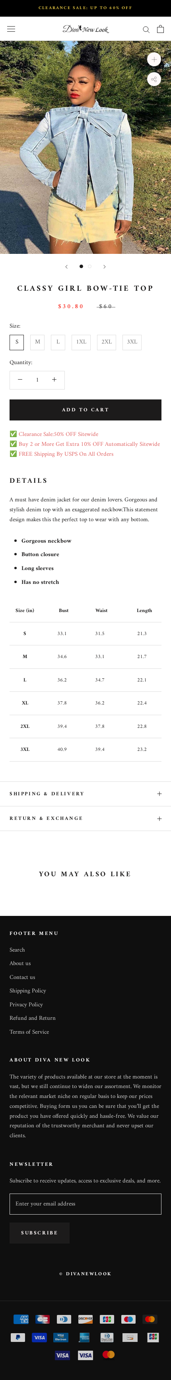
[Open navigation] (11, 29)
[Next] (104, 267)
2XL (106, 342)
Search (17, 950)
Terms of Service (29, 1032)
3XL (132, 342)
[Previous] (66, 267)
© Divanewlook (85, 1274)
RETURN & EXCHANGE (46, 818)
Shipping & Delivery (47, 793)
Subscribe (39, 1233)
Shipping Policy (28, 991)
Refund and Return (33, 1018)
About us (20, 964)
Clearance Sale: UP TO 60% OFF (85, 8)
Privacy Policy (26, 1005)
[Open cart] (160, 29)
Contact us (22, 978)
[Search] (146, 29)
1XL (81, 342)
